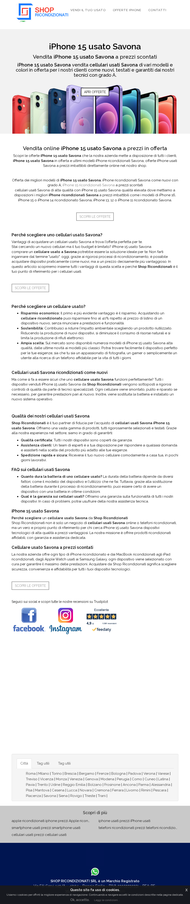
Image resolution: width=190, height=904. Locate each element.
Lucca (72, 790)
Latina (163, 779)
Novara (86, 790)
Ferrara (118, 790)
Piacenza (33, 796)
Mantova (42, 790)
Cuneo (150, 779)
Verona (149, 773)
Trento (42, 785)
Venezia (76, 779)
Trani (102, 796)
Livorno (132, 790)
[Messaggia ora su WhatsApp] (95, 871)
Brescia (70, 773)
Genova (91, 779)
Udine (55, 785)
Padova (134, 773)
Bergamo (86, 773)
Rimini (146, 790)
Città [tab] (24, 763)
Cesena (58, 790)
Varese (163, 773)
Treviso (32, 779)
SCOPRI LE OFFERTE (95, 216)
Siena (63, 796)
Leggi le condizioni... (107, 900)
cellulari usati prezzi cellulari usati (39, 835)
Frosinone (112, 785)
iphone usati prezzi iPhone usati (124, 821)
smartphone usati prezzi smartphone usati (46, 828)
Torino (57, 773)
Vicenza (46, 779)
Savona (50, 796)
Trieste (90, 796)
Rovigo (76, 796)
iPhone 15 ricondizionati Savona (89, 185)
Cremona (102, 790)
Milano (43, 773)
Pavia (30, 785)
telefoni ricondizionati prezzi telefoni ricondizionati (140, 828)
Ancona (129, 785)
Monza (61, 779)
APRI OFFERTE (95, 92)
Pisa (29, 790)
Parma (143, 785)
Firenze (103, 773)
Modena (107, 779)
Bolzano (95, 785)
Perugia (123, 779)
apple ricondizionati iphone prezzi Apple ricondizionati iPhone (63, 821)
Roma (31, 773)
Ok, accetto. (79, 900)
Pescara (159, 790)
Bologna (118, 773)
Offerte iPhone (127, 10)
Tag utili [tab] (43, 763)
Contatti (157, 10)
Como (137, 779)
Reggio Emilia (74, 785)
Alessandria (160, 785)
